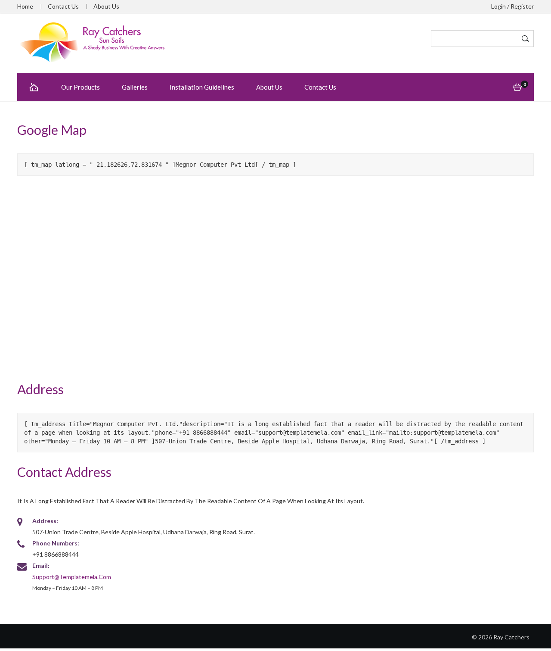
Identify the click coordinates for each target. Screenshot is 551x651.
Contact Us (63, 6)
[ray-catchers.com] (92, 42)
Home (25, 6)
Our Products (80, 87)
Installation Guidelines (202, 87)
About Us (106, 6)
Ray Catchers (511, 637)
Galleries (135, 87)
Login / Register (512, 6)
